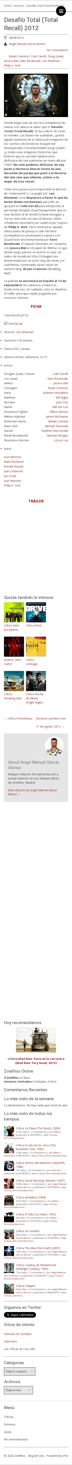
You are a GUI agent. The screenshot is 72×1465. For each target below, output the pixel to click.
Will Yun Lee (60, 407)
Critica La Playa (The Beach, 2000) (38, 1128)
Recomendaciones (14, 1137)
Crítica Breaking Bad (12, 696)
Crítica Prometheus (20, 718)
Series (8, 1432)
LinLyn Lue (61, 440)
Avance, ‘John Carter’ (12, 662)
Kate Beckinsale (30, 61)
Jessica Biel (11, 61)
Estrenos (17, 1295)
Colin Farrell (38, 56)
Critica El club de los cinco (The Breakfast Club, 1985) (36, 1147)
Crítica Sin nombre (28, 1231)
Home (7, 5)
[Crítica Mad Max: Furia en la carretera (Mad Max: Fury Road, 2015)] (36, 1040)
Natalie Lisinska (58, 421)
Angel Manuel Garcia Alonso (27, 44)
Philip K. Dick (12, 65)
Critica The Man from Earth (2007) (38, 1248)
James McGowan (57, 416)
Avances (19, 5)
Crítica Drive (34, 625)
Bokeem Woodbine (55, 393)
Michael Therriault (56, 426)
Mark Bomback (14, 462)
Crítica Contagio (32, 662)
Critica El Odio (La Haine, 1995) (36, 1214)
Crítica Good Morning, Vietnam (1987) (40, 1180)
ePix (65, 1456)
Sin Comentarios (57, 50)
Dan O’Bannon (13, 471)
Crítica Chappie (25, 1286)
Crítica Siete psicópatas (11, 627)
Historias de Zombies (18, 1334)
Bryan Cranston (19, 56)
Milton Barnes (59, 412)
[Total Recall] (13, 324)
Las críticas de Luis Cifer (19, 1349)
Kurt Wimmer (12, 457)
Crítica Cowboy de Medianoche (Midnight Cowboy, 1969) (36, 1267)
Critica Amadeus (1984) (31, 1197)
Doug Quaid (55, 56)
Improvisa (10, 1341)
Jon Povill (10, 476)
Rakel (56, 1131)
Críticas (53, 1134)
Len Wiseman (51, 61)
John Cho (62, 402)
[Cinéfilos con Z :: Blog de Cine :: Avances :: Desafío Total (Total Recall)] (36, 95)
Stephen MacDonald (55, 431)
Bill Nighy (62, 397)
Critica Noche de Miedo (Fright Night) (34, 698)
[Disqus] (36, 863)
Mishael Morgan (57, 435)
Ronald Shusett (14, 466)
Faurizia (56, 1170)
